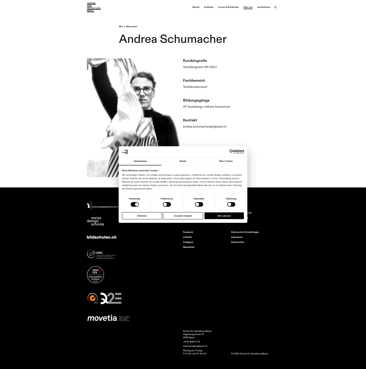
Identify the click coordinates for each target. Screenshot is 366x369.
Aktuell (195, 7)
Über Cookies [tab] (226, 161)
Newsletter (189, 247)
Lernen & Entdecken (228, 7)
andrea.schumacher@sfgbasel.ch (205, 126)
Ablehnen (142, 216)
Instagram (188, 242)
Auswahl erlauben (183, 216)
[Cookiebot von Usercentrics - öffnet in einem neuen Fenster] (231, 152)
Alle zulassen (224, 216)
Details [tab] (183, 161)
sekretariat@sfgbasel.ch (195, 346)
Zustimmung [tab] (140, 161)
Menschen (131, 26)
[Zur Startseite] (94, 7)
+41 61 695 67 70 (191, 342)
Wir (121, 26)
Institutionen (263, 7)
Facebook (188, 232)
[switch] (167, 204)
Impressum (236, 237)
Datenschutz (237, 242)
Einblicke (208, 7)
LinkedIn (187, 237)
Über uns (248, 7)
